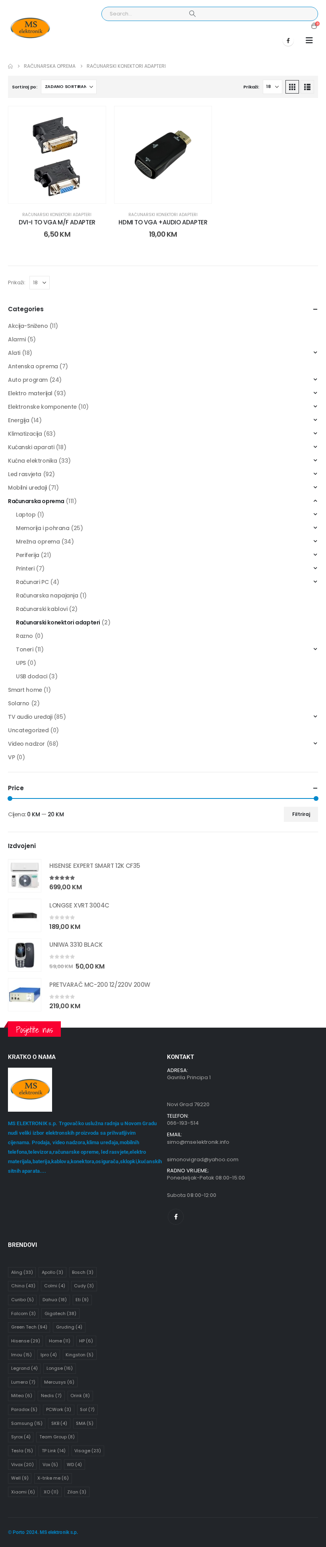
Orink (80, 1395)
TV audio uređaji (30, 717)
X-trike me (53, 1478)
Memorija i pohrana (42, 528)
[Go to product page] (24, 875)
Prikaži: (251, 87)
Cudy (84, 1286)
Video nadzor (26, 744)
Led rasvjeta (24, 474)
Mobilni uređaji (27, 488)
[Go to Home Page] (10, 66)
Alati (14, 353)
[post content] (57, 154)
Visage (87, 1450)
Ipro (49, 1355)
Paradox (24, 1409)
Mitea (21, 1395)
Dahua (55, 1299)
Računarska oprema (36, 501)
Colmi (54, 1286)
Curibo (22, 1299)
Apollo (52, 1272)
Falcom (23, 1313)
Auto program (28, 380)
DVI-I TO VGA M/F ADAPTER (57, 222)
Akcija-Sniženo (28, 326)
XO (51, 1492)
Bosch (82, 1272)
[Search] (192, 14)
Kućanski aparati (31, 447)
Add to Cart (63, 195)
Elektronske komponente (42, 407)
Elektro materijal (30, 393)
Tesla (22, 1450)
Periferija (27, 555)
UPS (21, 663)
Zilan (76, 1492)
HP (86, 1341)
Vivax (22, 1464)
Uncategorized (28, 730)
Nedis (51, 1395)
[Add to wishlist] (93, 118)
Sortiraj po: (24, 87)
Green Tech (29, 1327)
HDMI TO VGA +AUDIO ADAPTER (162, 222)
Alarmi (16, 339)
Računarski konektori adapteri (56, 215)
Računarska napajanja (47, 595)
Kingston (79, 1355)
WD (74, 1464)
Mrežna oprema (38, 542)
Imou (21, 1355)
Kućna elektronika (32, 461)
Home (59, 1341)
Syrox (21, 1437)
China (23, 1286)
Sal (87, 1409)
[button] (309, 40)
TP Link (54, 1450)
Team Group (57, 1437)
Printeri (25, 568)
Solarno (18, 703)
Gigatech (60, 1313)
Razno (24, 636)
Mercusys (59, 1382)
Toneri (24, 649)
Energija (18, 420)
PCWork (58, 1409)
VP (11, 757)
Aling (22, 1272)
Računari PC (32, 582)
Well (20, 1478)
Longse (60, 1368)
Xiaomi (23, 1492)
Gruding (69, 1327)
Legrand (24, 1368)
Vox (50, 1464)
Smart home (25, 690)
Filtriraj (301, 814)
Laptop (25, 515)
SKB (59, 1423)
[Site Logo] (30, 28)
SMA (84, 1423)
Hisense (25, 1341)
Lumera (23, 1382)
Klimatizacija (25, 434)
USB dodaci (31, 676)
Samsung (27, 1423)
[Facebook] (288, 40)
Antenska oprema (33, 366)
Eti (82, 1299)
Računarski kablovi (41, 609)
